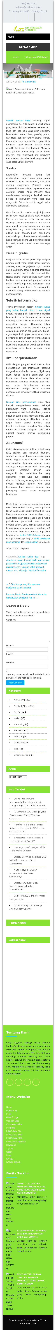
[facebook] (31, 17)
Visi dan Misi (12, 1121)
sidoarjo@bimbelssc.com (28, 7)
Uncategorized (22, 754)
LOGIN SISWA (13, 1162)
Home (9, 1107)
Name (10, 645)
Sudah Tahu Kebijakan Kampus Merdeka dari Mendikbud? (23, 886)
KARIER (10, 1158)
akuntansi (11, 560)
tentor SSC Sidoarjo (30, 535)
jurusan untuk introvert (33, 567)
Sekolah (18, 736)
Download (11, 1145)
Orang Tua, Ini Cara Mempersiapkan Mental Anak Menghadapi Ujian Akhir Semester (27, 802)
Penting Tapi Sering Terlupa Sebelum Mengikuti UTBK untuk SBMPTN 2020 (26, 828)
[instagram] (25, 17)
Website (10, 662)
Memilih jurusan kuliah (18, 120)
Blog (8, 1155)
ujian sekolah (31, 542)
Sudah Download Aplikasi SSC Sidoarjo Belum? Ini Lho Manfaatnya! (27, 860)
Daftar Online (28, 47)
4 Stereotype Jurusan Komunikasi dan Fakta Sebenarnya (23, 873)
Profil (8, 1114)
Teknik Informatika (37, 570)
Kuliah (30, 556)
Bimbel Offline (21, 706)
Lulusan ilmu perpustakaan (21, 402)
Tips (36, 556)
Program (10, 1127)
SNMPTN (19, 742)
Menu (11, 36)
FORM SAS (11, 1110)
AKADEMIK (20, 700)
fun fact (21, 556)
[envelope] (37, 17)
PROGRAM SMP (14, 1134)
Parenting (19, 724)
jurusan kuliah (13, 563)
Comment (11, 620)
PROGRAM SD (13, 1131)
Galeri (9, 1152)
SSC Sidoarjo (20, 570)
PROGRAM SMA (14, 1138)
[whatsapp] (18, 17)
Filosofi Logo (12, 1117)
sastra (9, 570)
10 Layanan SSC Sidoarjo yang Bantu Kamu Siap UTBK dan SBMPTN (27, 815)
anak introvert (24, 560)
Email (9, 654)
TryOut (9, 1148)
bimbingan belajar (40, 560)
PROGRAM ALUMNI (16, 1141)
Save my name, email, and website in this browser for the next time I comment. (28, 676)
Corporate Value (14, 1124)
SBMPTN (19, 730)
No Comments (29, 81)
